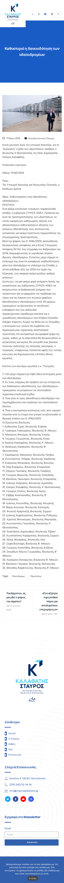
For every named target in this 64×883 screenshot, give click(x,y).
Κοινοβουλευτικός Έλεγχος (41, 138)
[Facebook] (39, 14)
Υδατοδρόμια (18, 576)
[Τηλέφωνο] (52, 14)
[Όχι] (60, 871)
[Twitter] (32, 14)
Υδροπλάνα (35, 576)
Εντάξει (33, 878)
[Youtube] (45, 14)
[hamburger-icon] (58, 14)
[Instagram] (31, 799)
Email (8, 828)
